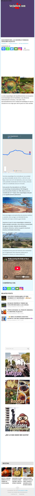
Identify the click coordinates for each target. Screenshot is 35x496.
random (21, 494)
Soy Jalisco (3, 43)
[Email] (16, 48)
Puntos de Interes (13, 43)
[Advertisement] (17, 22)
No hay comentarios (23, 43)
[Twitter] (12, 48)
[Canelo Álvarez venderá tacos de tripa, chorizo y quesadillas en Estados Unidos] (28, 472)
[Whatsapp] (8, 48)
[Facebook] (3, 48)
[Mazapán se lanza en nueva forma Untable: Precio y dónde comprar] (17, 472)
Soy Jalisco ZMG (6, 1)
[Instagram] (20, 48)
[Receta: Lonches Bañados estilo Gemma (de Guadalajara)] (6, 472)
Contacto (14, 494)
